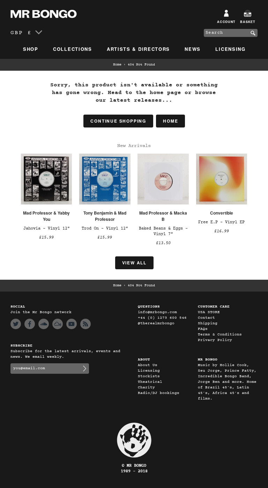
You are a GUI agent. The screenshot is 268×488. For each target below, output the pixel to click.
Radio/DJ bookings (158, 393)
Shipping (207, 323)
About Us (147, 365)
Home (117, 64)
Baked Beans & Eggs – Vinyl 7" (163, 231)
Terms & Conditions (220, 334)
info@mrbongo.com (157, 312)
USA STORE (209, 312)
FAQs (203, 329)
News (193, 49)
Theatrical (150, 382)
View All (134, 263)
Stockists (149, 376)
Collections (72, 49)
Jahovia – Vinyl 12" (46, 228)
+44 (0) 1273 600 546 (162, 317)
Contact (206, 317)
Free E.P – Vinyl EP (221, 222)
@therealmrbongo (156, 323)
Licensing (230, 49)
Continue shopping (118, 121)
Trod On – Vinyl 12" (105, 228)
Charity (146, 387)
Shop (30, 49)
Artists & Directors (138, 49)
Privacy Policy (215, 340)
